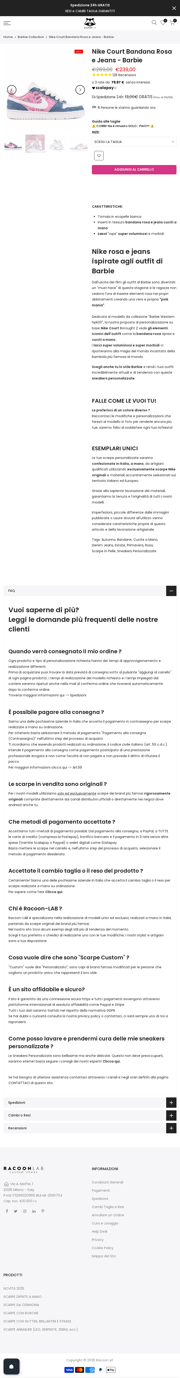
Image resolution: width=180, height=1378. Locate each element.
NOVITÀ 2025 (14, 1288)
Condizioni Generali (107, 1182)
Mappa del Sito (104, 1256)
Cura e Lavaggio (105, 1223)
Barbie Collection (31, 37)
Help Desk (100, 1231)
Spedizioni (78, 695)
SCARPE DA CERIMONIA (21, 1305)
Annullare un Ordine (108, 1215)
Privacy (98, 1239)
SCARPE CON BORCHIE (21, 1313)
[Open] (11, 1366)
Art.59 (77, 767)
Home (8, 37)
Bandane (124, 539)
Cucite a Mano (145, 539)
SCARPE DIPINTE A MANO (23, 1296)
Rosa (149, 545)
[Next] (80, 89)
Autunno (108, 539)
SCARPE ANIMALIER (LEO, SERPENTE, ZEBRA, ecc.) (41, 1329)
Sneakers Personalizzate (136, 551)
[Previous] (11, 89)
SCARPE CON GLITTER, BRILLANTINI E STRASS (37, 1321)
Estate (120, 545)
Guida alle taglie (106, 121)
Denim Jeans (102, 545)
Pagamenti (101, 1190)
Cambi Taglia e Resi (108, 1207)
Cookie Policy (102, 1248)
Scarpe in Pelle (104, 551)
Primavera (135, 545)
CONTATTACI (19, 1083)
